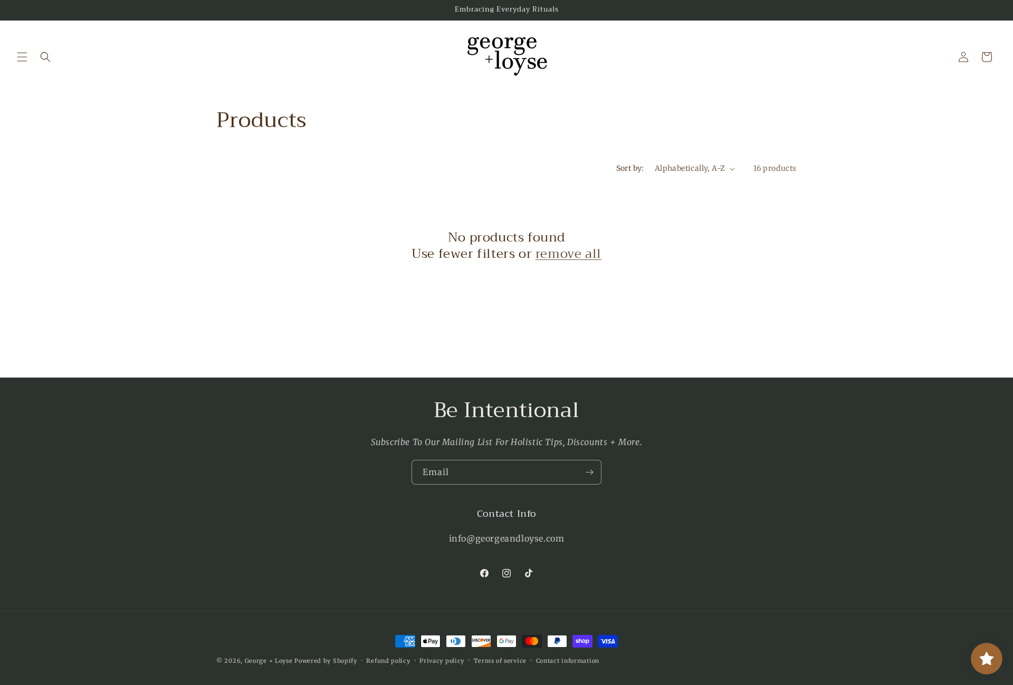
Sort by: (630, 168)
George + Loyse (270, 660)
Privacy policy (441, 660)
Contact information (567, 660)
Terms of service (500, 660)
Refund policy (388, 660)
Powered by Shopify (325, 660)
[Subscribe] (589, 472)
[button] (22, 57)
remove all (568, 254)
